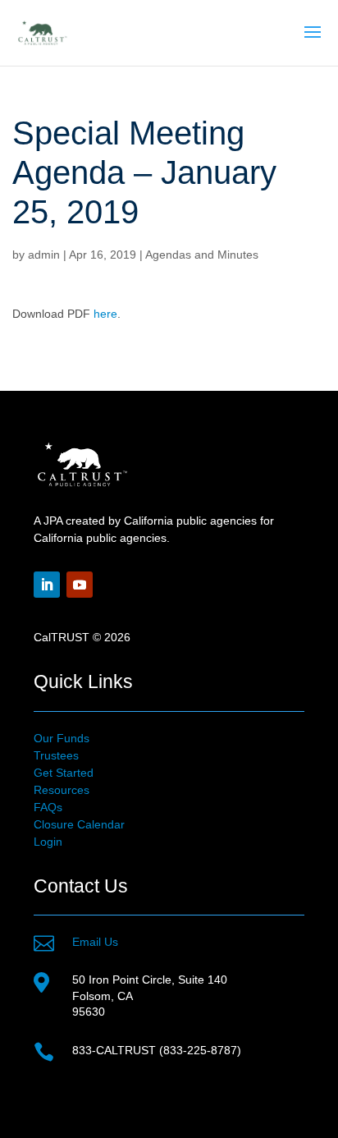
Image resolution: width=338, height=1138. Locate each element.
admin (44, 254)
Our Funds (61, 738)
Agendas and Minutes (201, 254)
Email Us (95, 941)
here (105, 313)
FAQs (48, 807)
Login (48, 841)
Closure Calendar (79, 824)
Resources (61, 789)
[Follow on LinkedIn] (47, 584)
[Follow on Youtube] (79, 584)
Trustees (56, 755)
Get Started (64, 772)
